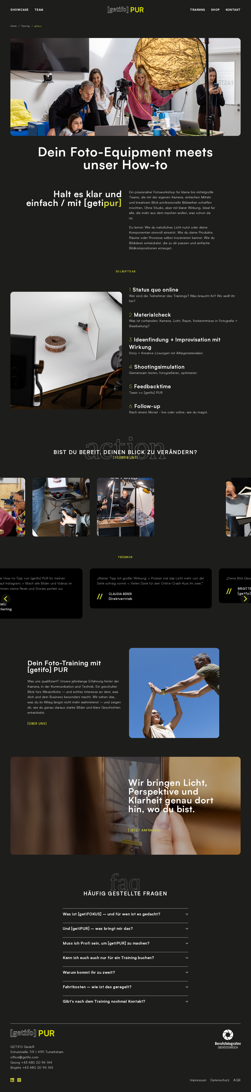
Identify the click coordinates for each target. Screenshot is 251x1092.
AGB (237, 1080)
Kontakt (233, 10)
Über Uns (37, 723)
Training (197, 10)
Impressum (198, 1080)
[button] (125, 913)
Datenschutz (220, 1080)
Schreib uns (125, 457)
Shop (215, 10)
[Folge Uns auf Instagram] (20, 1080)
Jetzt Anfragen (144, 830)
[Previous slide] (6, 599)
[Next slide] (245, 599)
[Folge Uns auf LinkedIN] (13, 1080)
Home (13, 26)
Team (39, 10)
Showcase (19, 10)
